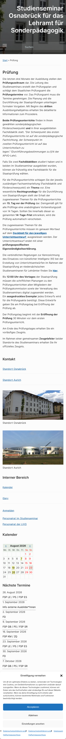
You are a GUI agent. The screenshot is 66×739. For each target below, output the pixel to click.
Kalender (8, 487)
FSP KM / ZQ (10, 636)
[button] (61, 675)
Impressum (58, 731)
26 (13, 572)
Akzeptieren (33, 707)
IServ (5, 498)
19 (13, 567)
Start (5, 60)
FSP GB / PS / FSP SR (15, 626)
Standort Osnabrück (14, 368)
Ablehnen (33, 715)
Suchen (58, 47)
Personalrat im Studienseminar (20, 518)
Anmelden (8, 510)
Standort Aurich (12, 379)
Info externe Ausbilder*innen (19, 607)
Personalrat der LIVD (15, 524)
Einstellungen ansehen (33, 723)
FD (4, 616)
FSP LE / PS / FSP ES (15, 597)
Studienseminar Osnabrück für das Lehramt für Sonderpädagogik (36, 19)
